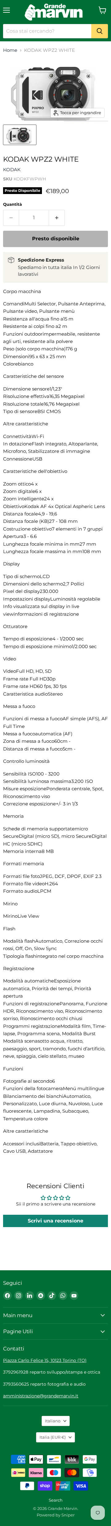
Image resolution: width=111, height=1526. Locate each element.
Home (10, 50)
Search (56, 1500)
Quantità (12, 204)
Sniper (68, 1514)
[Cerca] (99, 31)
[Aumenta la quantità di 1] (57, 218)
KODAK (12, 169)
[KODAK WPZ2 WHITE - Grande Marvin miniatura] (19, 135)
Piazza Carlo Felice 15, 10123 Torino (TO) (45, 1360)
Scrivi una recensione (55, 1221)
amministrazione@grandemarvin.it (40, 1396)
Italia (52, 1437)
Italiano (52, 1420)
